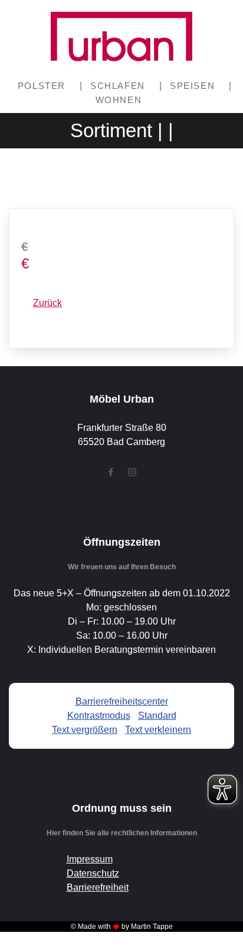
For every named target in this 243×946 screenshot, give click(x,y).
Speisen (192, 85)
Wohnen (119, 99)
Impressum (90, 859)
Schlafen (117, 85)
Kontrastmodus (98, 716)
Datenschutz (93, 873)
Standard (157, 716)
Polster (41, 85)
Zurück (47, 303)
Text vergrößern (84, 730)
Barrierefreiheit (98, 887)
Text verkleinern (158, 730)
